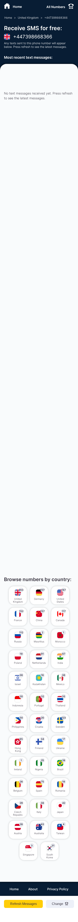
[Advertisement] (39, 168)
